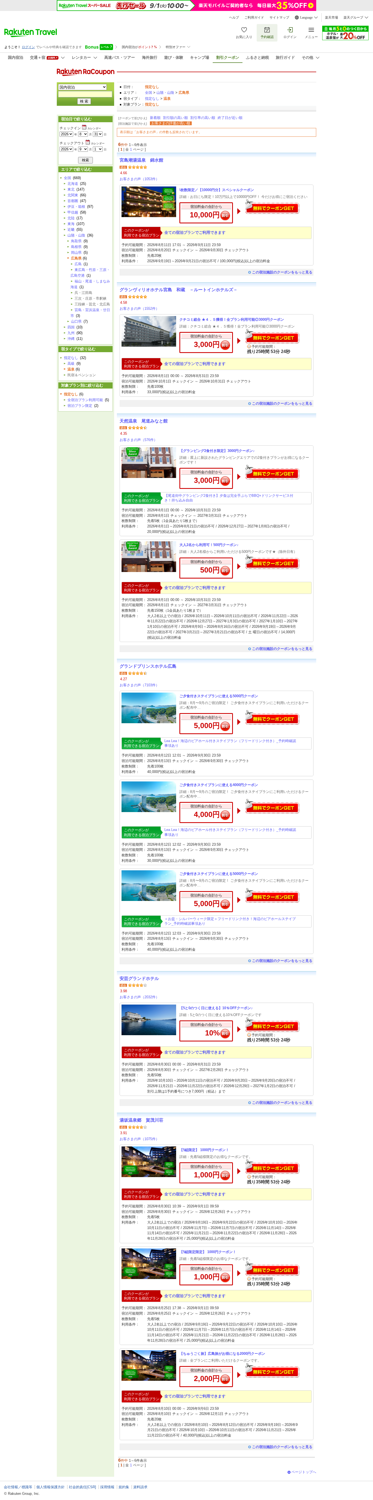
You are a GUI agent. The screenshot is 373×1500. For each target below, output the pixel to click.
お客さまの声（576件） (138, 440)
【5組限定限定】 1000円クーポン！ (207, 1252)
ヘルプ (234, 17)
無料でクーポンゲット (272, 206)
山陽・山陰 (165, 93)
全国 (148, 93)
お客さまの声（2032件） (139, 997)
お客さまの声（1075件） (139, 1139)
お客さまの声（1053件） (139, 179)
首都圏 (72, 201)
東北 (71, 189)
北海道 (72, 184)
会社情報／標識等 (18, 1487)
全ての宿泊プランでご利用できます (195, 232)
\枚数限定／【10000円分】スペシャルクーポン (216, 190)
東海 (71, 224)
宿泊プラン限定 (79, 406)
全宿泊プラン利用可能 (85, 400)
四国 (71, 327)
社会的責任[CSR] (82, 1487)
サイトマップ (279, 17)
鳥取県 (76, 241)
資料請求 (140, 1487)
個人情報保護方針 (50, 1487)
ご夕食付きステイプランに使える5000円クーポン (218, 696)
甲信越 (72, 212)
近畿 (71, 229)
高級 (71, 363)
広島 (78, 264)
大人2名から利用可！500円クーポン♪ (209, 545)
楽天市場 (331, 17)
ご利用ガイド (254, 17)
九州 (71, 333)
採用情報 (107, 1487)
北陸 (71, 218)
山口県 (76, 321)
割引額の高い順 (175, 118)
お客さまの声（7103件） (139, 685)
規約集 (124, 1487)
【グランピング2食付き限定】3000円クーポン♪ (217, 451)
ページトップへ (303, 1472)
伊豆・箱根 (76, 207)
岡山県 (76, 252)
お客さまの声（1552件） (139, 309)
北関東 (72, 195)
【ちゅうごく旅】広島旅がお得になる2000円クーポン (222, 1354)
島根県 (76, 247)
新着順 (155, 118)
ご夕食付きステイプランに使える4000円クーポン (218, 785)
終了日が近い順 (230, 118)
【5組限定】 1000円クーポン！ (204, 1150)
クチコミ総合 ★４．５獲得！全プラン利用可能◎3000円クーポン (231, 319)
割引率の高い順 (202, 118)
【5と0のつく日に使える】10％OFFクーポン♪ (216, 1008)
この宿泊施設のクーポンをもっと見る (282, 272)
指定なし (152, 99)
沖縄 (71, 339)
